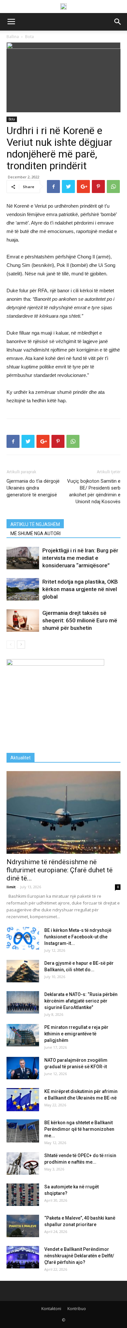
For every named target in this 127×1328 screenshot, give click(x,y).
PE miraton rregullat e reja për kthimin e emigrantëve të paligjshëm (76, 1034)
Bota (11, 119)
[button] (118, 22)
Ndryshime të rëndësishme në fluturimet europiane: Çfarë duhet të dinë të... (60, 870)
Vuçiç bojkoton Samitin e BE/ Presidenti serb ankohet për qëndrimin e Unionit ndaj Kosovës (93, 491)
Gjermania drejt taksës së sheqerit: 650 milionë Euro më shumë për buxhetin (79, 620)
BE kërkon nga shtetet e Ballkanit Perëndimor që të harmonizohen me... (79, 1129)
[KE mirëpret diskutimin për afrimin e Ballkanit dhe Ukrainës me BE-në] (23, 1099)
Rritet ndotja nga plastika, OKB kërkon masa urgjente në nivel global (80, 589)
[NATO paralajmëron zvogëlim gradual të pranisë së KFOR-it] (23, 1068)
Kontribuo (76, 1308)
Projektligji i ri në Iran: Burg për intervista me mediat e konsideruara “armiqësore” (80, 558)
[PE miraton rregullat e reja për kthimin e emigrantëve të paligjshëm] (23, 1035)
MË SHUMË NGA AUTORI (35, 533)
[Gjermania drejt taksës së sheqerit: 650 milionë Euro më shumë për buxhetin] (23, 620)
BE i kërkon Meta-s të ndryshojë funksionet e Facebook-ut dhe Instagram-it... (77, 937)
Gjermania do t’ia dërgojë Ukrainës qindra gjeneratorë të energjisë (33, 488)
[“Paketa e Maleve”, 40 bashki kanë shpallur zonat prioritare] (23, 1226)
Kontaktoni (51, 1308)
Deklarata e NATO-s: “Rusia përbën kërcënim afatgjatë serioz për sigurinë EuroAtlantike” (81, 1001)
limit (11, 886)
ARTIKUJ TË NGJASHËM (35, 524)
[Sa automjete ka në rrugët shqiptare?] (23, 1194)
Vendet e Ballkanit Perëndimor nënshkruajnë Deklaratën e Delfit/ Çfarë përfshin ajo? (79, 1256)
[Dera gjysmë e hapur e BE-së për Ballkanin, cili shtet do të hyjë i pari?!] (23, 971)
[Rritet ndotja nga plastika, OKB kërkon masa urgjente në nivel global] (23, 589)
